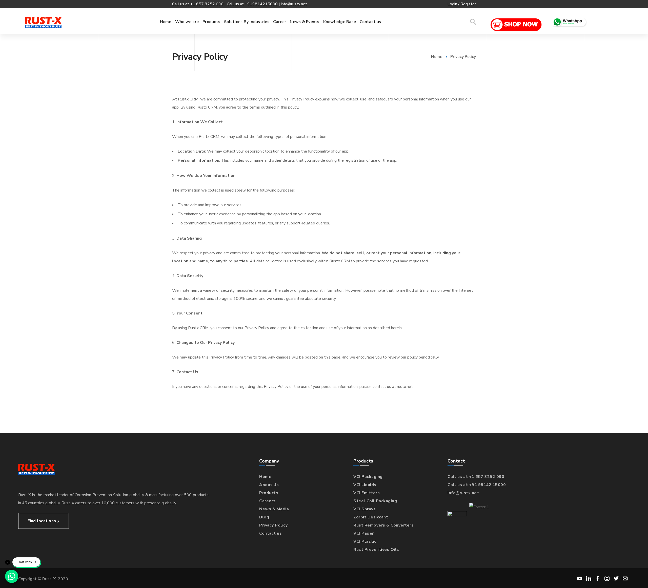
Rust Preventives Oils (376, 549)
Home (436, 56)
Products (268, 493)
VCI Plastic (364, 541)
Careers (267, 501)
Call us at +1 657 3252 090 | (199, 4)
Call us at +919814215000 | (254, 4)
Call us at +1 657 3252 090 (476, 476)
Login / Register (462, 4)
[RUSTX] (43, 22)
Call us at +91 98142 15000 (477, 485)
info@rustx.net (294, 4)
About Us (269, 485)
